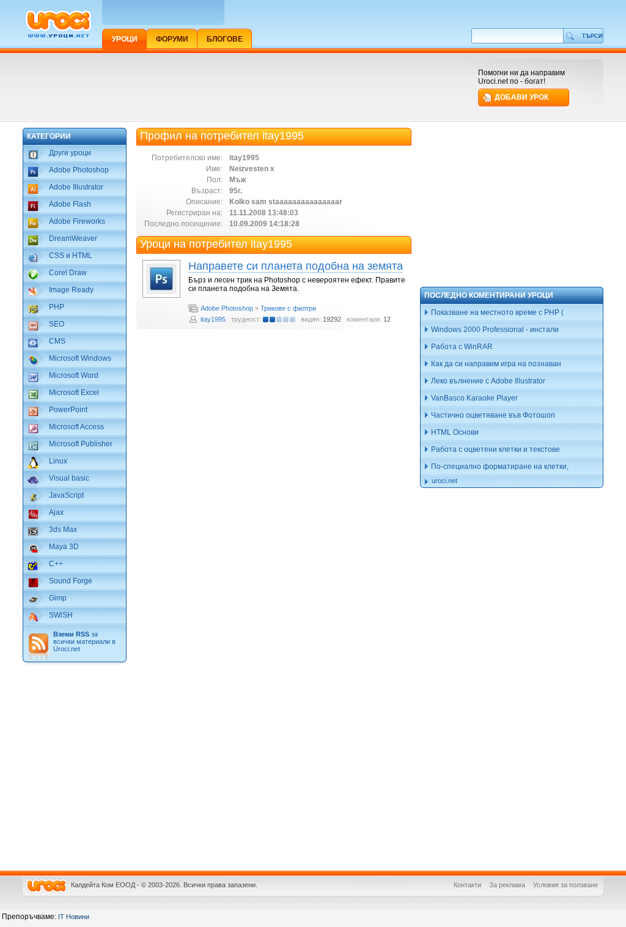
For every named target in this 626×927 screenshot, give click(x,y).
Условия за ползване (565, 884)
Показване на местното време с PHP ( (496, 312)
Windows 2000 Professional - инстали (494, 329)
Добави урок (521, 97)
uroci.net (444, 480)
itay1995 (213, 319)
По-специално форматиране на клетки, (499, 466)
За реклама (507, 884)
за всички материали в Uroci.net (84, 641)
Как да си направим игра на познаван (495, 364)
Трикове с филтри (288, 308)
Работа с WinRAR (461, 346)
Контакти (467, 884)
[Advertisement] (245, 86)
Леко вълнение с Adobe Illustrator (487, 381)
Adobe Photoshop (227, 308)
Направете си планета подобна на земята (295, 266)
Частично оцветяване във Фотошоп (492, 415)
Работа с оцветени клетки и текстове (494, 449)
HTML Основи (454, 432)
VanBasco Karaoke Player (473, 398)
